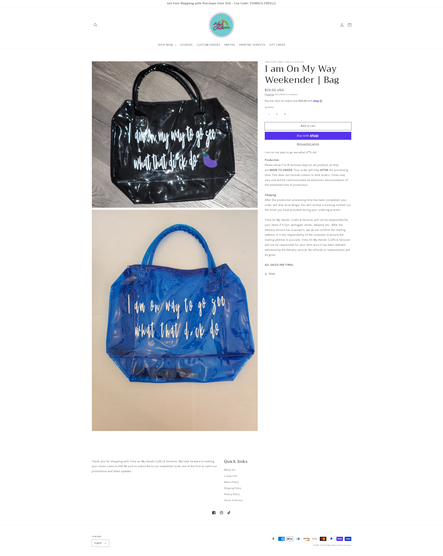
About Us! (229, 470)
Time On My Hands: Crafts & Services (335, 545)
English (98, 543)
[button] (95, 25)
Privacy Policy (231, 494)
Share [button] (272, 273)
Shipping (269, 94)
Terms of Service (233, 500)
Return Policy (231, 482)
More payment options (308, 144)
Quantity (269, 107)
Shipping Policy (232, 488)
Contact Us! (230, 476)
